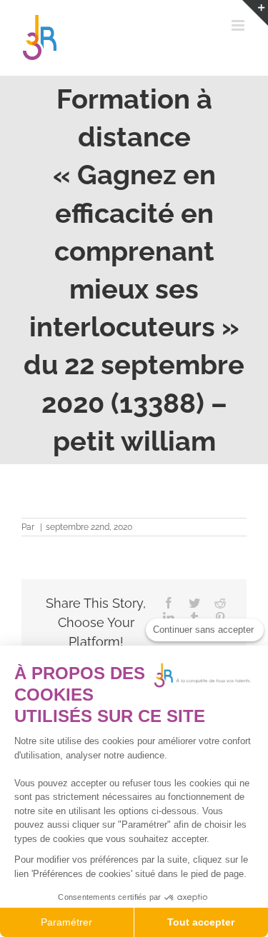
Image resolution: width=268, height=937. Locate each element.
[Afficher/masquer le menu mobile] (239, 25)
